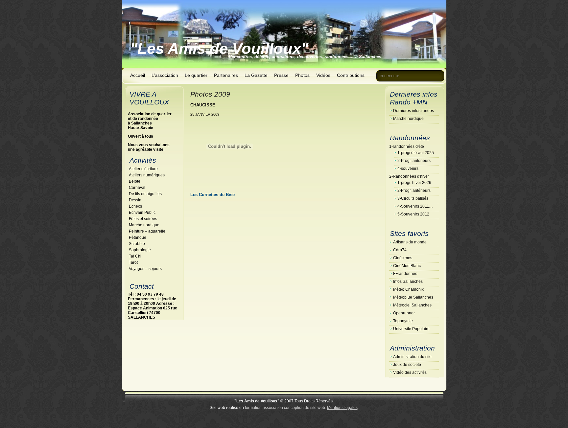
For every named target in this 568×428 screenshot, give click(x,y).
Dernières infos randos (413, 110)
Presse (281, 75)
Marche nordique (144, 225)
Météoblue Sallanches (413, 297)
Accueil (137, 75)
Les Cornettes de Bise (212, 194)
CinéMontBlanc (407, 265)
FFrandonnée (405, 273)
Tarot (133, 262)
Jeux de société (407, 364)
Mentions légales (342, 407)
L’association (165, 75)
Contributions (351, 75)
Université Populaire (411, 329)
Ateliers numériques (147, 175)
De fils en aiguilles (145, 193)
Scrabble (137, 243)
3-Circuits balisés (412, 198)
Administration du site (412, 356)
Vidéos (323, 75)
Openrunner (404, 313)
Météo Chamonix (408, 289)
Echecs (135, 206)
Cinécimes (402, 258)
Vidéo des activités (410, 372)
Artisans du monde (410, 242)
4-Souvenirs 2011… (415, 206)
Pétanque (137, 237)
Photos (302, 75)
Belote (134, 181)
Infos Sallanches (408, 281)
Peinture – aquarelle (147, 231)
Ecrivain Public (142, 212)
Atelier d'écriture (143, 169)
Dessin (135, 200)
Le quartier (196, 75)
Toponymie (403, 321)
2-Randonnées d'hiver (409, 176)
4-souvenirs (407, 168)
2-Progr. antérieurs (414, 160)
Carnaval (137, 187)
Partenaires (226, 75)
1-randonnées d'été (406, 146)
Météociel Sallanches (412, 305)
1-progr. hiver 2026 (414, 182)
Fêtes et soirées (143, 218)
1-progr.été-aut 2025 (415, 152)
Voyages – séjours (145, 268)
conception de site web (304, 407)
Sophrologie (140, 250)
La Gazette (256, 75)
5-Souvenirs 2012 (413, 214)
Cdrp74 (400, 250)
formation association (264, 407)
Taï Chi (135, 256)
